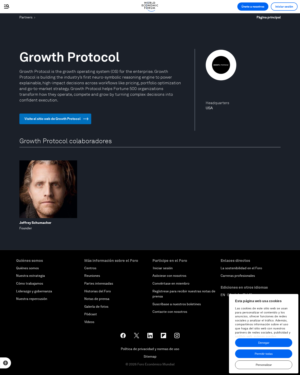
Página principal (269, 17)
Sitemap (150, 356)
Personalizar (264, 364)
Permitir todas (264, 353)
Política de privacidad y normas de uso (150, 349)
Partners (25, 17)
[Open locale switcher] (5, 363)
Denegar (263, 342)
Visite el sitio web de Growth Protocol (52, 119)
